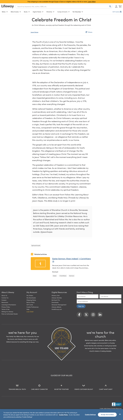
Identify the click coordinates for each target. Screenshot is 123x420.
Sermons (71, 276)
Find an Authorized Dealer (10, 314)
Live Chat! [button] (30, 311)
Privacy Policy (6, 307)
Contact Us (5, 298)
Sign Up (81, 306)
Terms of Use (5, 309)
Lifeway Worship (57, 298)
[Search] (110, 6)
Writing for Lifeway (7, 312)
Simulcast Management (59, 305)
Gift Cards (30, 305)
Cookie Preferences (33, 307)
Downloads (55, 302)
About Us (4, 295)
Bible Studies (15, 12)
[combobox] (64, 6)
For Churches (77, 12)
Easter (54, 276)
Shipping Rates (31, 300)
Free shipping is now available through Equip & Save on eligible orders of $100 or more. (62, 1)
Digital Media (37, 12)
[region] (61, 414)
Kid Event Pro (56, 300)
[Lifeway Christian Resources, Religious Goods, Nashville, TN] (116, 404)
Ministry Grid (55, 295)
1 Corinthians (62, 276)
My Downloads (31, 298)
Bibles (4, 12)
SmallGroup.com (57, 309)
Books (26, 12)
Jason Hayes (34, 32)
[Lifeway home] (8, 6)
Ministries (49, 12)
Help (28, 309)
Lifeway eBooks (56, 307)
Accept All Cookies (107, 414)
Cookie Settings (90, 414)
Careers (4, 300)
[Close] (120, 414)
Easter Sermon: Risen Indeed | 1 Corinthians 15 (71, 259)
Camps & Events (62, 12)
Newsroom (5, 302)
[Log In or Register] (116, 6)
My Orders (30, 295)
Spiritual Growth (36, 245)
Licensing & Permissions (9, 305)
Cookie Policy (63, 415)
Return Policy (31, 302)
